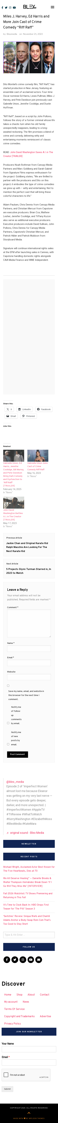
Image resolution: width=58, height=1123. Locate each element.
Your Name (8, 1043)
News (26, 1002)
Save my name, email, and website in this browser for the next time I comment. (26, 695)
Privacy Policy (12, 1023)
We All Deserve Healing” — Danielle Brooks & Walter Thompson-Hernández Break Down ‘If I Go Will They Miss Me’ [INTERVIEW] (27, 882)
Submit (7, 1089)
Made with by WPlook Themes (29, 1118)
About (31, 994)
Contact (44, 994)
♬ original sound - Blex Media (25, 832)
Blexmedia (12, 34)
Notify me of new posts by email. (16, 738)
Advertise (45, 1016)
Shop (19, 994)
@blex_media (15, 781)
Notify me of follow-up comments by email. (16, 715)
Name (11, 643)
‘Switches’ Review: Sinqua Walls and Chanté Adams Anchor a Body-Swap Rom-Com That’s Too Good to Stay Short (27, 920)
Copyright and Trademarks (19, 1016)
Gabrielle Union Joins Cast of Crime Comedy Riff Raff (37, 466)
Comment (12, 607)
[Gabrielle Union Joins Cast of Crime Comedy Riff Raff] (37, 456)
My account (11, 1002)
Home (7, 994)
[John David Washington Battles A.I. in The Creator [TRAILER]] (13, 503)
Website (11, 672)
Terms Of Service (14, 1009)
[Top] (29, 1113)
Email (10, 657)
